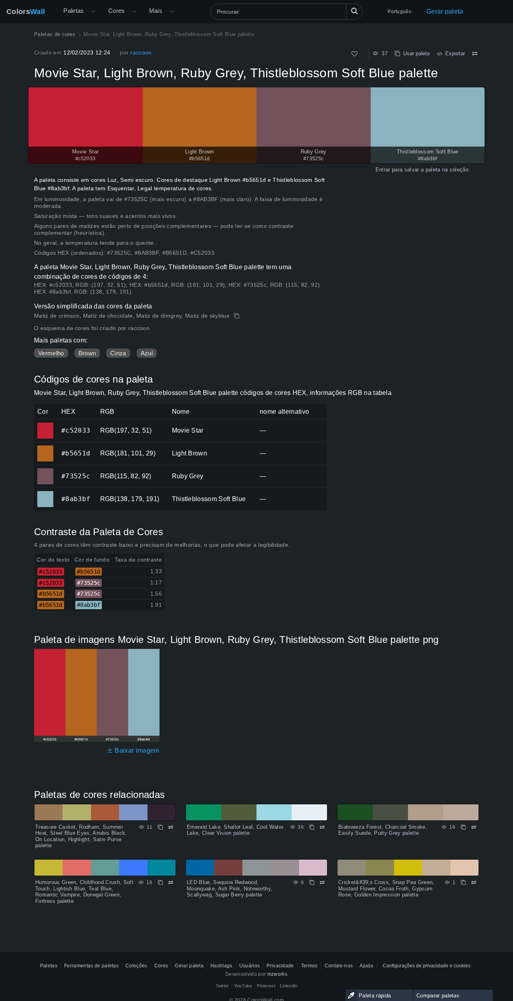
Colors (25, 12)
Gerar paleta (444, 11)
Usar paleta (415, 53)
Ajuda (366, 966)
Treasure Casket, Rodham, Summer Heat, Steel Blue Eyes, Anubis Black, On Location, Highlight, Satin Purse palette (81, 836)
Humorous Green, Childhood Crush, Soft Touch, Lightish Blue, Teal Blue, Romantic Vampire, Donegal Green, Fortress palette (84, 891)
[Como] (354, 54)
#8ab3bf (45, 493)
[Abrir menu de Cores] (134, 11)
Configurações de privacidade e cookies (427, 966)
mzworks (277, 974)
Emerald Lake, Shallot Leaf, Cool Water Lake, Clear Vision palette (235, 830)
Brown (87, 353)
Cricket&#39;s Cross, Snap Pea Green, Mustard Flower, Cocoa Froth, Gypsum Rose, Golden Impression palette (386, 888)
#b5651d (45, 448)
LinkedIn (289, 985)
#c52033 (45, 425)
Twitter (222, 985)
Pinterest (266, 985)
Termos (309, 966)
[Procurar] (354, 12)
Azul (147, 353)
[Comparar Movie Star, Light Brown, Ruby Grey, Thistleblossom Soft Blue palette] (475, 53)
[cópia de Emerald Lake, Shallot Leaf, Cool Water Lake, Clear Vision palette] (311, 827)
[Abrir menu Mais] (93, 11)
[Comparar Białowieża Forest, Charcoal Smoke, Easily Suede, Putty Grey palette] (473, 827)
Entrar (383, 170)
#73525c (45, 471)
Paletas (73, 10)
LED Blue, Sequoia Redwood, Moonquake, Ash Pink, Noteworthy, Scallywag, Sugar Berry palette (229, 888)
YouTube (243, 985)
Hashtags (221, 966)
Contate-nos (339, 966)
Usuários (249, 966)
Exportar (453, 53)
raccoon (140, 52)
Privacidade (280, 966)
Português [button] (399, 11)
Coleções (136, 966)
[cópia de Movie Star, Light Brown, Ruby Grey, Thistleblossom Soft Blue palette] (237, 316)
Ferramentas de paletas (91, 966)
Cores (116, 10)
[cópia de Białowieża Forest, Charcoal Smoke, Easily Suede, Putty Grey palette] (463, 827)
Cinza (118, 353)
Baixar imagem (136, 750)
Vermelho (51, 353)
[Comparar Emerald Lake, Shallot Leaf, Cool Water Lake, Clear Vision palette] (322, 827)
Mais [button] (156, 10)
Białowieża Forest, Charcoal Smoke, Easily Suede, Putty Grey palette (382, 830)
